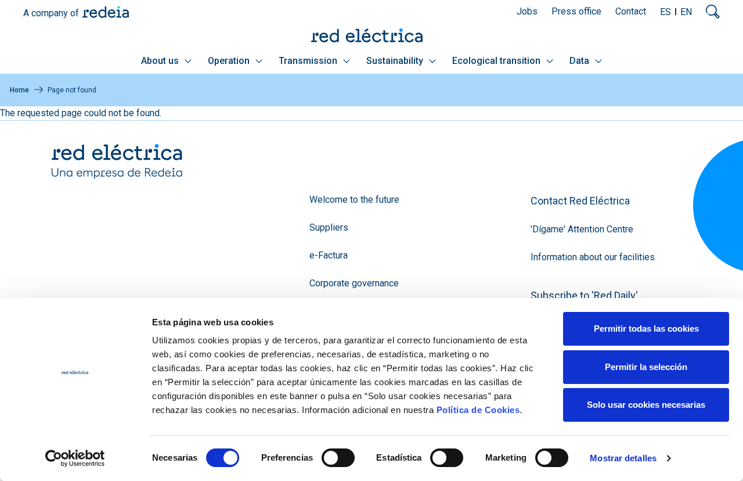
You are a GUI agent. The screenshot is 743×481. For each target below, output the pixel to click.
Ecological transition (497, 60)
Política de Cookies (478, 410)
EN (686, 11)
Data (580, 60)
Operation (230, 60)
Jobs (527, 11)
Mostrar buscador (713, 12)
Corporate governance (354, 283)
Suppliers (328, 227)
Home (19, 90)
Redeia (105, 12)
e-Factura (328, 255)
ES (665, 11)
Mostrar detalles (623, 458)
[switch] (338, 457)
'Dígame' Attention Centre (582, 229)
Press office (576, 11)
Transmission (309, 60)
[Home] (371, 35)
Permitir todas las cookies (646, 328)
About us (161, 60)
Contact (630, 11)
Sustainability (395, 60)
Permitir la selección (646, 367)
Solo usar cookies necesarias (646, 405)
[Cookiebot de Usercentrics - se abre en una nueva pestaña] (75, 458)
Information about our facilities (593, 257)
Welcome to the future (354, 199)
